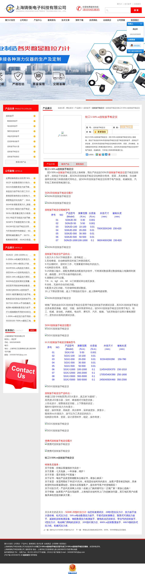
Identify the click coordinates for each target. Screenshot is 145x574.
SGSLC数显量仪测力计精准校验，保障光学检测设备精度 (19, 213)
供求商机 (93, 20)
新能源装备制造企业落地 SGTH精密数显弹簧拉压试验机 (19, 196)
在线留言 (137, 4)
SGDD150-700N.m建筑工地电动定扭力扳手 (19, 321)
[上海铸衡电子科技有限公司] (52, 8)
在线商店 (107, 20)
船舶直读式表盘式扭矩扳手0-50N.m (19, 299)
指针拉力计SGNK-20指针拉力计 (62, 530)
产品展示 (78, 108)
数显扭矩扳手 (12, 121)
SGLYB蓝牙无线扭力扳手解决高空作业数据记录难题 (19, 218)
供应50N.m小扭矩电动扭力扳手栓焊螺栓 (19, 272)
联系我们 (135, 20)
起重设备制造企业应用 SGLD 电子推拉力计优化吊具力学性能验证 (19, 178)
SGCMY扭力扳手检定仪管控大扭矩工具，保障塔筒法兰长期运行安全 (19, 226)
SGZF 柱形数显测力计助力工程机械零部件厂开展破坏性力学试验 (19, 182)
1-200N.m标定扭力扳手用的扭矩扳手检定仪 (19, 316)
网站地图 (73, 549)
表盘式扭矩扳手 (13, 136)
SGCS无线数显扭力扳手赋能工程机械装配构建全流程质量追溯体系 (19, 187)
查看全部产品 (21, 162)
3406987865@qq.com (18, 355)
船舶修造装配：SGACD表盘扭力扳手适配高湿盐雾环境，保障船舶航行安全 (19, 239)
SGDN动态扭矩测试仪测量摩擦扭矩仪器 (19, 281)
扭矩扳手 (10, 116)
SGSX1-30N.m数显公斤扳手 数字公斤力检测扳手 (19, 264)
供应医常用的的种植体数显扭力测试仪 (19, 285)
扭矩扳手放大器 (13, 146)
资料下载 (79, 20)
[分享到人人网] (106, 154)
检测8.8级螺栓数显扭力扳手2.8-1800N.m (19, 307)
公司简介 (24, 20)
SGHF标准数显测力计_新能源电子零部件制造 (19, 204)
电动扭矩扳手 (12, 126)
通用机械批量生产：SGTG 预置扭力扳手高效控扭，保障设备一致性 (19, 235)
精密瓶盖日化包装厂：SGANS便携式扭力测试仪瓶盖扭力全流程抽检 (19, 200)
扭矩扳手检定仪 (13, 152)
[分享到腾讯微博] (103, 154)
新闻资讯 (52, 20)
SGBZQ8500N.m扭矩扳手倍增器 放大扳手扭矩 (19, 290)
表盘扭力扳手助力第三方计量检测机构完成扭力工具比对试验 (19, 191)
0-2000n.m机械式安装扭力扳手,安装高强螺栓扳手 (19, 259)
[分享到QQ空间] (96, 154)
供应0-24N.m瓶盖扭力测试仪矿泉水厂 (19, 277)
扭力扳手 (127, 4)
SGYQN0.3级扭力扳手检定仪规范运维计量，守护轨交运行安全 (19, 209)
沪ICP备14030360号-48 (13, 555)
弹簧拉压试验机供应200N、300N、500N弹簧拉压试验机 (104, 530)
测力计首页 (10, 20)
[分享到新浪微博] (99, 154)
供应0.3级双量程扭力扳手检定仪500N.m (19, 294)
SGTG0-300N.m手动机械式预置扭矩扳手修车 (19, 303)
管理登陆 (33, 555)
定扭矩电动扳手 (13, 141)
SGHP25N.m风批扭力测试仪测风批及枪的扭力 (19, 268)
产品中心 (38, 20)
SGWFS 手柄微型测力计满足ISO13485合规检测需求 (19, 222)
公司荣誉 (121, 20)
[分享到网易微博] (109, 154)
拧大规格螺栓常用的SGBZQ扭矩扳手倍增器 (19, 312)
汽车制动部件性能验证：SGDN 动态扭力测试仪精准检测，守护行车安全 (19, 231)
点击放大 (63, 135)
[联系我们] (32, 330)
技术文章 (66, 20)
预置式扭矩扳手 (13, 131)
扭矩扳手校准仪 (13, 157)
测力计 (119, 4)
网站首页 (69, 108)
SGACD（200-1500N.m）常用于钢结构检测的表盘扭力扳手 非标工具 (19, 255)
